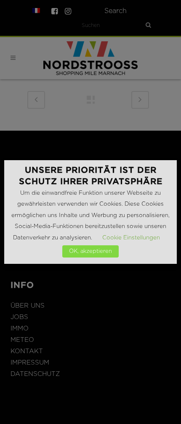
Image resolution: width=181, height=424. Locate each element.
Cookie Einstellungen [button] (131, 238)
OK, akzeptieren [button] (90, 251)
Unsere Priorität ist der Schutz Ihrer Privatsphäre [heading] (90, 175)
